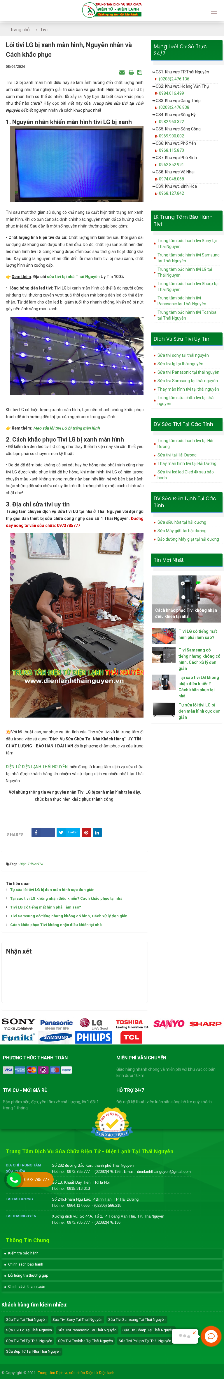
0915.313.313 (78, 1188)
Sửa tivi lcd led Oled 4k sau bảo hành (186, 475)
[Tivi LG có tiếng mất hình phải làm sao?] (164, 636)
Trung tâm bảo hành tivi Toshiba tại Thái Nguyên (187, 315)
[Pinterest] (86, 832)
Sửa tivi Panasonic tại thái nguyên (188, 372)
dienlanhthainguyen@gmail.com (164, 1171)
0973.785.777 (78, 1171)
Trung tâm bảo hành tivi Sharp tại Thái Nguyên (188, 286)
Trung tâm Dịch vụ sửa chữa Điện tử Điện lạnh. (76, 1373)
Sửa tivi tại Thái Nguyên (26, 1319)
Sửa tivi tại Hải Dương (177, 455)
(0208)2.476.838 (174, 107)
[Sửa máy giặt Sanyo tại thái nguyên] (168, 1023)
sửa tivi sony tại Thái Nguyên (77, 1319)
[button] (21, 1253)
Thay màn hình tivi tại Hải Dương (187, 463)
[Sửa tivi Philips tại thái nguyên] (94, 1037)
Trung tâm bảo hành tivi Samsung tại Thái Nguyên (189, 258)
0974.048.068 (171, 179)
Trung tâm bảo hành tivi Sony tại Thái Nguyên (187, 243)
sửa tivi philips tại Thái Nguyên (145, 1341)
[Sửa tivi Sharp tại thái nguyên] (205, 1023)
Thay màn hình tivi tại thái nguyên (188, 389)
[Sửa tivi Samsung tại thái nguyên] (56, 1037)
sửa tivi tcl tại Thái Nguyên (29, 1341)
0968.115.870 (171, 150)
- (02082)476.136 (107, 1171)
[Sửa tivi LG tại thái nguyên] (94, 1023)
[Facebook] (43, 832)
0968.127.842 (171, 193)
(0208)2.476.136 (174, 79)
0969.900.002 (171, 136)
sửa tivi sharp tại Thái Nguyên (148, 1330)
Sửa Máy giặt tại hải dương (182, 530)
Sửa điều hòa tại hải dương (182, 522)
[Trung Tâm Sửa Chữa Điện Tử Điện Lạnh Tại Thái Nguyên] (112, 10)
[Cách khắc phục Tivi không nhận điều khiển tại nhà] (186, 599)
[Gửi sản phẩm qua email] (122, 72)
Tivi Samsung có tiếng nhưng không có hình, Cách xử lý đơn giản (68, 916)
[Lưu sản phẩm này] (139, 72)
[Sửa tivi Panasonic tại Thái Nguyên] (56, 1023)
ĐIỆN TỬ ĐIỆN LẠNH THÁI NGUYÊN (37, 766)
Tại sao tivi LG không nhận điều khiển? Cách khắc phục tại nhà (66, 898)
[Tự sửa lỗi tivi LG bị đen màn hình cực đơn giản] (164, 709)
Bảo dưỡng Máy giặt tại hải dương (188, 539)
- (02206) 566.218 (106, 1205)
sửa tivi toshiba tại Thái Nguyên (85, 1341)
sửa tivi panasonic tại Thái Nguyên (87, 1330)
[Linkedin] (97, 832)
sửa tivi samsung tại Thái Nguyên (137, 1319)
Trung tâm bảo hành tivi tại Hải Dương (185, 443)
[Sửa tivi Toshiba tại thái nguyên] (131, 1023)
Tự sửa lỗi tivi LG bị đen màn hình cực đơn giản (52, 889)
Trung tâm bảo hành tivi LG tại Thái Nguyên (185, 272)
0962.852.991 (171, 164)
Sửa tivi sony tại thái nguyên (183, 355)
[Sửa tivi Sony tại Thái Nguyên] (19, 1023)
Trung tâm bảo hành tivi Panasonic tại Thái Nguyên (182, 301)
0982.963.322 (171, 121)
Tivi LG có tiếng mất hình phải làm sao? (45, 907)
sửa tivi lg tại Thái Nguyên (29, 1330)
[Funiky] (19, 1037)
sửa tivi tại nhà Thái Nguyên (73, 276)
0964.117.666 (78, 1205)
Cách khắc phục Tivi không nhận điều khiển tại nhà (56, 925)
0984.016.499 (171, 93)
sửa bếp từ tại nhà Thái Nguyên (33, 1351)
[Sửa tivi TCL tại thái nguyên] (131, 1037)
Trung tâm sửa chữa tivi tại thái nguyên (186, 400)
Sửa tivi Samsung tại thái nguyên (188, 380)
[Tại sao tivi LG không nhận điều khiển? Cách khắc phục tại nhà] (164, 682)
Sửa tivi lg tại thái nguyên (180, 363)
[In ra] (131, 72)
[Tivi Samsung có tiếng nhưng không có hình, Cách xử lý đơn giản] (164, 655)
